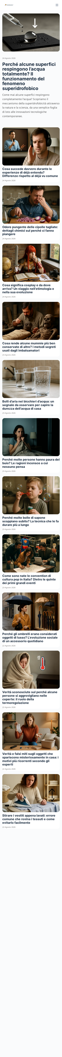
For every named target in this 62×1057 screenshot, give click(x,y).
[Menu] (57, 5)
